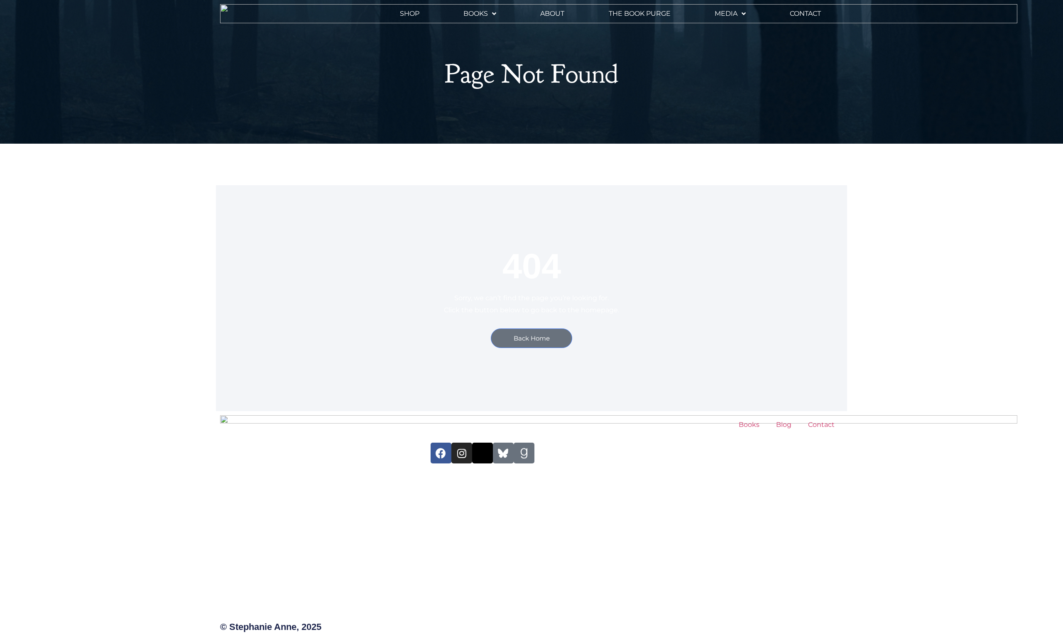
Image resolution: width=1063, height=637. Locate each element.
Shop (409, 13)
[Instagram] (461, 453)
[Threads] (482, 453)
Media (726, 13)
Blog (783, 425)
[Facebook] (441, 453)
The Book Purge (640, 13)
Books (475, 13)
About (552, 13)
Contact (805, 13)
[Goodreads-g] (524, 453)
